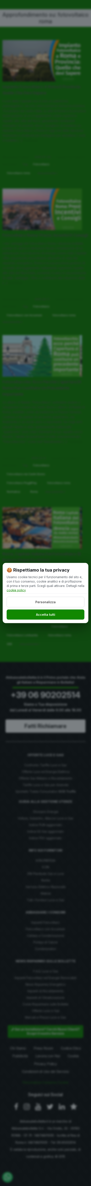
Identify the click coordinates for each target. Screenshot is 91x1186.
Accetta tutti (45, 614)
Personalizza (45, 602)
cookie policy (16, 590)
